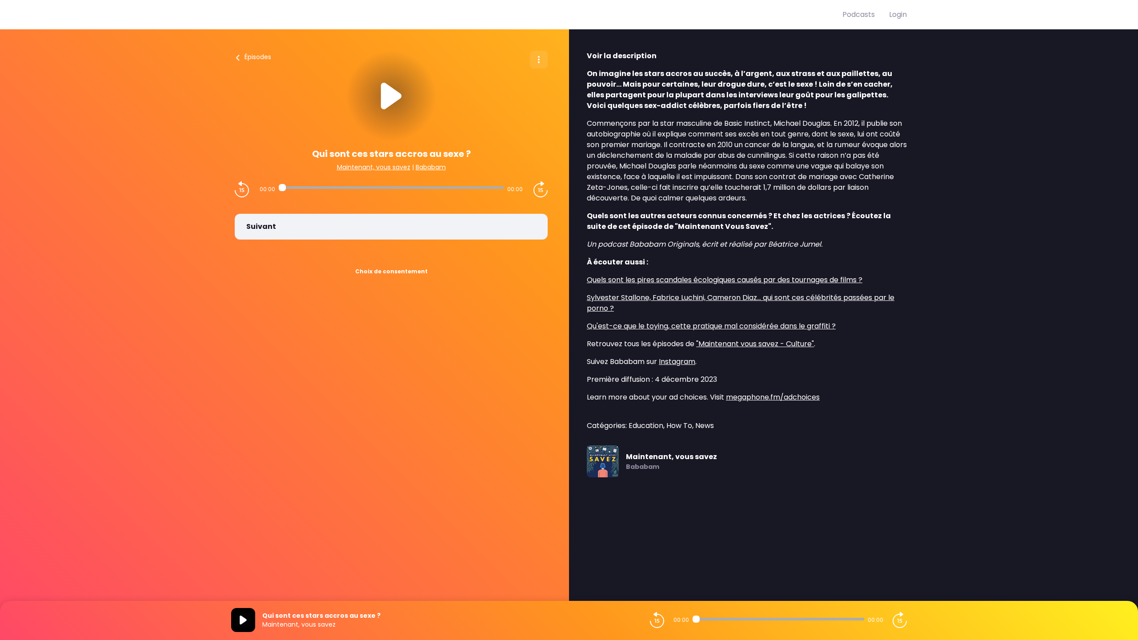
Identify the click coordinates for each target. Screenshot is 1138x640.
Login (898, 14)
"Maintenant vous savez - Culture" (755, 344)
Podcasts (858, 14)
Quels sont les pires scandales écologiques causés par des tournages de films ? (724, 280)
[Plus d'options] (539, 59)
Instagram (677, 361)
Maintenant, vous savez (373, 167)
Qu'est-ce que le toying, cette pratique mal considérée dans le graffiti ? (711, 326)
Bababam (431, 167)
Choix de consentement (391, 271)
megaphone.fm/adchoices (773, 397)
